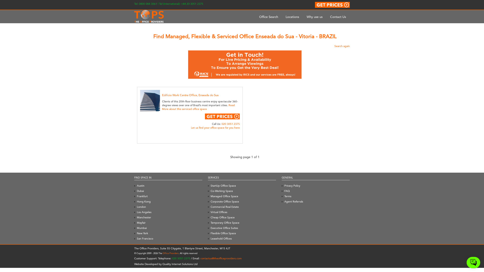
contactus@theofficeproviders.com (221, 258)
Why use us (315, 17)
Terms (287, 196)
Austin (140, 185)
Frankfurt (142, 196)
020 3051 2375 (231, 123)
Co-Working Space (222, 190)
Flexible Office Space (223, 233)
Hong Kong (144, 201)
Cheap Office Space (223, 217)
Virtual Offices (219, 212)
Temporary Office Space (225, 222)
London (141, 206)
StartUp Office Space (223, 185)
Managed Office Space (224, 196)
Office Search (268, 17)
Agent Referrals (293, 201)
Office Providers (171, 253)
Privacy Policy (292, 185)
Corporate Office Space (225, 201)
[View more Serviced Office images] (154, 100)
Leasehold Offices (221, 238)
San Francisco (145, 238)
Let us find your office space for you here (215, 127)
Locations (292, 17)
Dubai (140, 190)
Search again (342, 46)
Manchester (144, 217)
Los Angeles (144, 212)
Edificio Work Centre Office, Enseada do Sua (190, 95)
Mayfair (141, 222)
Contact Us (338, 17)
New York (142, 233)
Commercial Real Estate (225, 206)
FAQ (287, 190)
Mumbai (142, 228)
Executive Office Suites (224, 228)
